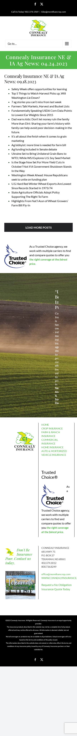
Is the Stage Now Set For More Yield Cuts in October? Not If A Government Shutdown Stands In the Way (41, 166)
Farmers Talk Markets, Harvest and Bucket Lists (40, 106)
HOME (45, 424)
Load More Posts (38, 227)
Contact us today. (18, 560)
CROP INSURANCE (52, 428)
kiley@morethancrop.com (53, 11)
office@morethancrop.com (56, 574)
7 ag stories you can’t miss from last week (36, 102)
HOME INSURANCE (52, 447)
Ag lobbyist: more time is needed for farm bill (38, 145)
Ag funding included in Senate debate (34, 149)
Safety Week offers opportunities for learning (39, 89)
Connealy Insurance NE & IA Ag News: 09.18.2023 (34, 78)
